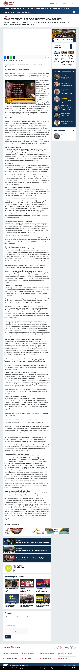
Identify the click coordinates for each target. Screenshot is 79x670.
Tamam (73, 667)
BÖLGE (60, 9)
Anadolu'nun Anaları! (67, 137)
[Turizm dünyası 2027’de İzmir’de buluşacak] (57, 52)
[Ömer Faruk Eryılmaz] (57, 136)
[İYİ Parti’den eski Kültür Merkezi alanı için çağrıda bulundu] (12, 598)
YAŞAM (49, 9)
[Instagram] (63, 647)
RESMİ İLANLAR (26, 12)
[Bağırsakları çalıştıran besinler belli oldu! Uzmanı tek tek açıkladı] (71, 52)
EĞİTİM (43, 9)
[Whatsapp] (74, 647)
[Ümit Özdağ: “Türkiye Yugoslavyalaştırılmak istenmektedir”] (27, 598)
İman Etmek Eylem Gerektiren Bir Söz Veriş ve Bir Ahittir (66, 93)
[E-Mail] (15, 570)
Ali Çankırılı (65, 90)
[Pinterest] (60, 647)
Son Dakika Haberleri (47, 658)
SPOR (38, 9)
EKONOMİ (26, 9)
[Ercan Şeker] (57, 77)
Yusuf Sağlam (65, 113)
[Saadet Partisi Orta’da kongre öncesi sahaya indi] (12, 583)
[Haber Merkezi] (8, 568)
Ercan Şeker (65, 75)
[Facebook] (55, 647)
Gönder (8, 637)
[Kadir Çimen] (57, 84)
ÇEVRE (55, 9)
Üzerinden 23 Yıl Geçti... (66, 101)
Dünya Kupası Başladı (67, 85)
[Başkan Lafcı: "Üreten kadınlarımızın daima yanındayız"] (64, 52)
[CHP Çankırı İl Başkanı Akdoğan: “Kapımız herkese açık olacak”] (43, 583)
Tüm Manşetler (27, 658)
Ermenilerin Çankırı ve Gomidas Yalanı (67, 108)
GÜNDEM (6, 9)
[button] (71, 45)
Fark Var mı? (64, 123)
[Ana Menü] (74, 12)
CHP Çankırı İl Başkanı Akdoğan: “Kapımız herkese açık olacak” (42, 590)
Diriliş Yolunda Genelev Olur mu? (66, 116)
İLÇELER (6, 12)
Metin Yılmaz (65, 105)
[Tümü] (73, 71)
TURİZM (12, 12)
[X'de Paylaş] (8, 57)
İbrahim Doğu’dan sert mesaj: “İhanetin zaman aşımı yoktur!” (42, 605)
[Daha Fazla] (14, 57)
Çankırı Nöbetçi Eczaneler (11, 653)
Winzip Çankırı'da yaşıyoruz (66, 77)
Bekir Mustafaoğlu (67, 121)
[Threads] (71, 647)
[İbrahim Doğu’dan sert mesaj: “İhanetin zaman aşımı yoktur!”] (43, 598)
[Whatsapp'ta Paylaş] (11, 57)
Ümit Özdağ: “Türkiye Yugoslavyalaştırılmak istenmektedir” (26, 605)
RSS (7, 665)
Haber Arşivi (63, 658)
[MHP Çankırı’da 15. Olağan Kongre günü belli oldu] (27, 583)
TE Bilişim (73, 665)
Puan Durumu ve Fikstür (11, 658)
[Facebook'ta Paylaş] (5, 57)
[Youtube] (66, 647)
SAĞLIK (32, 9)
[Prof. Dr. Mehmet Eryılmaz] (57, 99)
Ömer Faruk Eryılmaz (67, 135)
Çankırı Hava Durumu (29, 653)
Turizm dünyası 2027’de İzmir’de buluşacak (56, 59)
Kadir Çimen (65, 83)
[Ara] (74, 9)
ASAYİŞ (19, 9)
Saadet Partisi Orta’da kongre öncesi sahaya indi (11, 590)
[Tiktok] (68, 647)
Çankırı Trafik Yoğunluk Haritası (65, 654)
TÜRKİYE (66, 9)
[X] (57, 647)
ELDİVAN (63, 55)
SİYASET (13, 9)
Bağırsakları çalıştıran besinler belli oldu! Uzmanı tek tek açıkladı (71, 61)
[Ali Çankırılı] (57, 92)
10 (72, 39)
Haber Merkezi (9, 60)
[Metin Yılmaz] (57, 107)
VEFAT (18, 12)
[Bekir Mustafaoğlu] (57, 122)
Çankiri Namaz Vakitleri (48, 653)
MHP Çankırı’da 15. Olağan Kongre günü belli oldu (26, 590)
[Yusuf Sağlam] (57, 115)
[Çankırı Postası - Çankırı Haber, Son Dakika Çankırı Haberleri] (9, 3)
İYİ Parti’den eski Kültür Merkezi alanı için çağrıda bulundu (12, 605)
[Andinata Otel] (36, 531)
